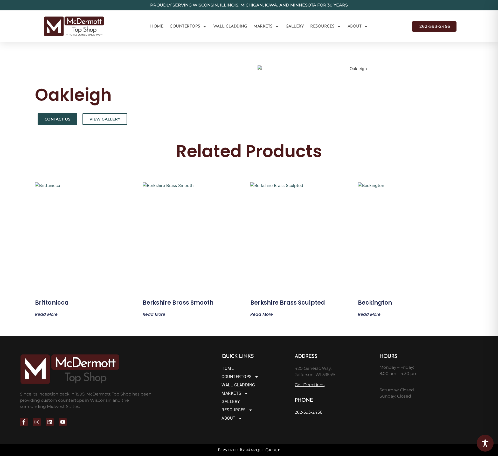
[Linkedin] (50, 422)
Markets (262, 26)
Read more (46, 314)
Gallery (295, 26)
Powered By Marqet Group (249, 450)
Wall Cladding (230, 26)
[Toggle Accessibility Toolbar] (485, 443)
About (355, 26)
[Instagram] (37, 422)
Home (156, 26)
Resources (322, 26)
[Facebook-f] (24, 422)
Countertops (185, 26)
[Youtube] (63, 422)
